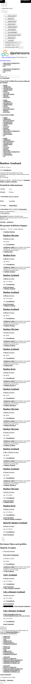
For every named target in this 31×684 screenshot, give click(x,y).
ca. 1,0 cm (12, 201)
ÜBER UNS (6, 636)
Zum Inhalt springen (5, 60)
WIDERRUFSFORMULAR (11, 663)
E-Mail (2, 627)
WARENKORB (7, 134)
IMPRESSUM (7, 641)
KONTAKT (6, 97)
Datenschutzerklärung (12, 632)
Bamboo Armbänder (11, 181)
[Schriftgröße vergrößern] (19, 44)
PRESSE (5, 96)
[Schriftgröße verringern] (16, 44)
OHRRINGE (7, 87)
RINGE (5, 91)
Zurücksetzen (23, 209)
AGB (4, 639)
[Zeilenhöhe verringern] (16, 46)
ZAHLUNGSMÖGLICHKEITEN (13, 660)
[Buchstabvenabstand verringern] (20, 47)
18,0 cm (16, 196)
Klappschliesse (13, 205)
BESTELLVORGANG (9, 658)
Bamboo (2, 181)
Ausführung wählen (9, 247)
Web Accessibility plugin (8, 57)
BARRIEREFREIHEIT (10, 644)
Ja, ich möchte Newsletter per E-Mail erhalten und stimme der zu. (14, 631)
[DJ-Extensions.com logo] (15, 56)
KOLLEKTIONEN (8, 94)
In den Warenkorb (5, 213)
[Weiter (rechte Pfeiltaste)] (2, 683)
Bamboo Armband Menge (7, 211)
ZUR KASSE (7, 64)
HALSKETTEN (8, 88)
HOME (5, 85)
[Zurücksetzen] (3, 12)
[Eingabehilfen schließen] (6, 12)
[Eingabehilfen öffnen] (4, 4)
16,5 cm (11, 196)
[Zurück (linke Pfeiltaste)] (0, 683)
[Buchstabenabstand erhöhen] (22, 47)
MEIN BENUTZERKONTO (11, 63)
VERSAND (6, 657)
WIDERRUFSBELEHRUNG (11, 661)
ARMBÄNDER (7, 90)
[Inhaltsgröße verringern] (19, 42)
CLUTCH (6, 93)
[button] (15, 75)
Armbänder (26, 180)
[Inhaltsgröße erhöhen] (21, 42)
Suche (1, 76)
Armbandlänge (4, 209)
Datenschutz (3, 628)
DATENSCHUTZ (8, 642)
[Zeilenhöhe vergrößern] (18, 46)
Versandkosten (7, 170)
